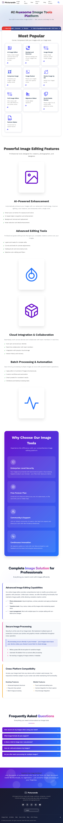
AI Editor (26, 2)
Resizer (26, 28)
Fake (32, 2)
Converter (17, 28)
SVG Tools (54, 28)
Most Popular (8, 28)
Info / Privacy (50, 2)
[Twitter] (23, 804)
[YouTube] (39, 804)
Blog (44, 2)
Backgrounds (45, 28)
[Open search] (58, 2)
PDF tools (27, 820)
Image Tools (18, 2)
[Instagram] (31, 804)
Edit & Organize (36, 28)
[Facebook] (27, 804)
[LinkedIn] (35, 804)
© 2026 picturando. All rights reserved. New (13, 820)
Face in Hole (37, 2)
